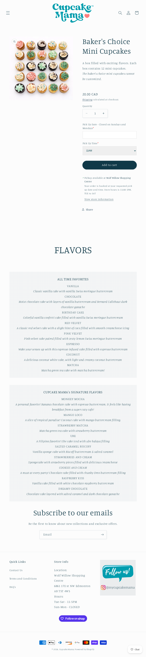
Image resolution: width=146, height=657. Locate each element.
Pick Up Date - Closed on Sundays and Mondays (104, 126)
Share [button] (89, 209)
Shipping (87, 99)
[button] (8, 13)
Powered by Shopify (84, 649)
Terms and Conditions (23, 578)
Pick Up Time (90, 143)
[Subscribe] (102, 534)
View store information (99, 199)
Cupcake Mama (66, 649)
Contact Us (16, 570)
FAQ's (12, 586)
